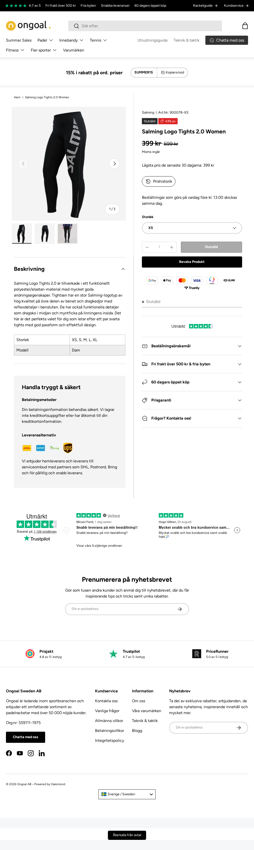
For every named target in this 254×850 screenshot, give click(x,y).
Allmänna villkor (109, 720)
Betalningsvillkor (109, 730)
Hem (17, 97)
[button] (245, 25)
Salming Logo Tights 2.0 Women (47, 97)
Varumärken (73, 50)
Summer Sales (19, 40)
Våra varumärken (146, 710)
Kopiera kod (175, 72)
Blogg (137, 730)
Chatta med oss (25, 737)
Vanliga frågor (107, 710)
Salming (148, 112)
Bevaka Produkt (192, 262)
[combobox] (145, 26)
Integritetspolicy (109, 740)
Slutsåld (211, 247)
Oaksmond (58, 784)
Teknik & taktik (186, 40)
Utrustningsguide (152, 40)
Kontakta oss (106, 701)
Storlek (148, 217)
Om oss (138, 701)
